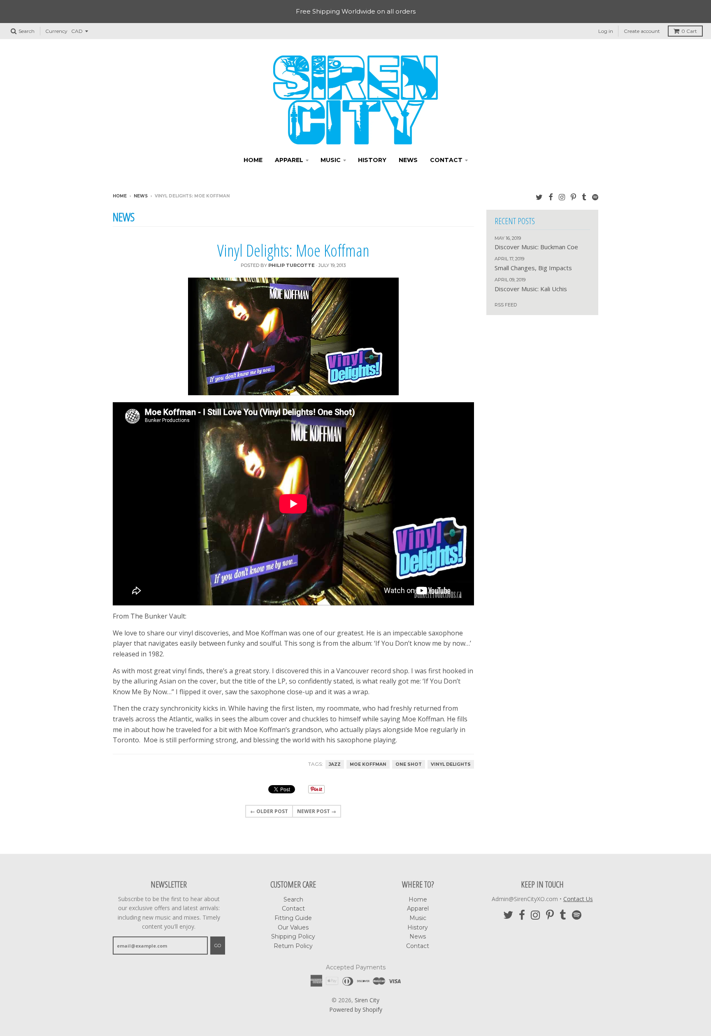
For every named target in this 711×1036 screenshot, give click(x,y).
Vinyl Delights (451, 764)
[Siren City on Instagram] (562, 197)
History (372, 160)
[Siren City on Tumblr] (584, 197)
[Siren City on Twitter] (539, 197)
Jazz (335, 764)
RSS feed (506, 305)
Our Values (293, 927)
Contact (446, 160)
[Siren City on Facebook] (550, 197)
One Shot (408, 764)
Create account (642, 31)
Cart (689, 31)
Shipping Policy (293, 936)
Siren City (367, 1000)
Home (253, 160)
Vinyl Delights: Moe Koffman (293, 250)
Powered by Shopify (355, 1009)
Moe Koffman (368, 764)
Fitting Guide (293, 918)
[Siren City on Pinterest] (573, 197)
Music (331, 160)
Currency (56, 31)
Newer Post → (316, 811)
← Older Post (269, 811)
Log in (605, 31)
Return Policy (293, 946)
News (408, 160)
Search (293, 899)
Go (217, 945)
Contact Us (578, 899)
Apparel (289, 160)
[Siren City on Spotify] (595, 197)
